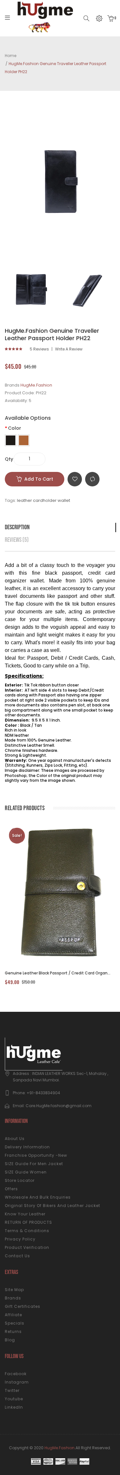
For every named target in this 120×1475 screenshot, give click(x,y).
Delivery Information (27, 1147)
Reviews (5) (17, 540)
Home (10, 55)
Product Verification (27, 1247)
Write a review (69, 349)
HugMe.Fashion (36, 385)
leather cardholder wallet (43, 500)
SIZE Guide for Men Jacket (34, 1163)
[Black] (10, 440)
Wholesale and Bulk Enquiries (38, 1197)
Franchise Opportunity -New (36, 1155)
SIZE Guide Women (26, 1172)
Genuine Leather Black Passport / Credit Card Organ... (57, 973)
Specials (14, 1323)
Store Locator (20, 1180)
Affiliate (13, 1314)
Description (17, 527)
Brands (13, 1298)
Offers (11, 1189)
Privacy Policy (20, 1239)
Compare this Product (92, 479)
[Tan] (23, 440)
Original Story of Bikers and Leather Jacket (52, 1205)
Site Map (14, 1289)
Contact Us (17, 1256)
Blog (10, 1340)
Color (14, 428)
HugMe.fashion (59, 1448)
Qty (9, 459)
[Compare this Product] (52, 894)
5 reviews (39, 349)
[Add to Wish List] (70, 894)
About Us (15, 1138)
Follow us (14, 1356)
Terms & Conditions (27, 1230)
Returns (13, 1331)
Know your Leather (25, 1214)
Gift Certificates (22, 1306)
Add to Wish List (75, 479)
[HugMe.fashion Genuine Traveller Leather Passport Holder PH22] (31, 289)
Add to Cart (38, 479)
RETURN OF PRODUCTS (28, 1222)
